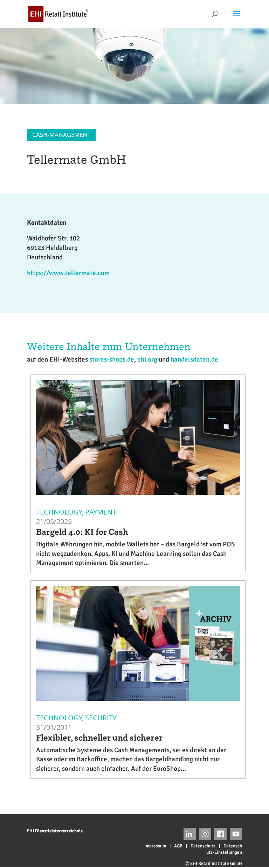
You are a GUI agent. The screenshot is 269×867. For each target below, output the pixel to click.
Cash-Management (61, 135)
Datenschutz (203, 846)
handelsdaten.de (194, 359)
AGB (178, 846)
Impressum (155, 846)
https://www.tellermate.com (68, 273)
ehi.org (147, 359)
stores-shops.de (111, 359)
